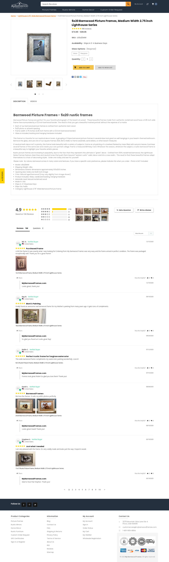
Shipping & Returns (54, 531)
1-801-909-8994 (129, 530)
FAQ (48, 528)
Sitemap (50, 552)
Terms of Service (54, 538)
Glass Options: (84, 49)
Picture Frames (49, 10)
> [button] (104, 489)
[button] (148, 278)
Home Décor (16, 528)
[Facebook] (73, 77)
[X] (81, 77)
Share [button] (20, 278)
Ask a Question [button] (125, 210)
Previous (11, 85)
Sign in (13, 542)
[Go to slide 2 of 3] (39, 94)
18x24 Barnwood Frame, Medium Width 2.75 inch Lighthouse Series (39, 326)
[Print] (78, 77)
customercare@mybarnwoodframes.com (140, 527)
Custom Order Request (111, 10)
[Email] (75, 77)
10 (100, 489)
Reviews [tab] (20, 228)
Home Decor (88, 10)
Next (67, 85)
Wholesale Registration (92, 538)
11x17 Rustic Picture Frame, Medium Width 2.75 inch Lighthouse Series (40, 468)
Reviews (50, 549)
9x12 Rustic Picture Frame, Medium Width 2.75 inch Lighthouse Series (39, 363)
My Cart (86, 531)
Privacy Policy (52, 535)
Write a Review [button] (145, 210)
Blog (48, 521)
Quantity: (76, 59)
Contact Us (51, 524)
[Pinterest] (84, 77)
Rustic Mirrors (69, 10)
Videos (33, 101)
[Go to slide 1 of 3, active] (35, 94)
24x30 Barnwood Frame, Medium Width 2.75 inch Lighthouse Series (39, 416)
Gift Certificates (17, 538)
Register (22, 542)
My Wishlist (87, 535)
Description (19, 101)
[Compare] (147, 4)
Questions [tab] (37, 228)
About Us (50, 542)
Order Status (88, 528)
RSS (48, 545)
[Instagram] (41, 504)
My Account (139, 4)
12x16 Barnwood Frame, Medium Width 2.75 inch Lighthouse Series (39, 273)
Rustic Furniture (17, 531)
